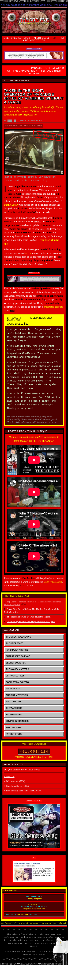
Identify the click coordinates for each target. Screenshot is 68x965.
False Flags (13, 688)
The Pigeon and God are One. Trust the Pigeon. (29, 616)
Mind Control (14, 701)
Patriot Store (14, 734)
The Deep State (14, 643)
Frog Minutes (14, 714)
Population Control (18, 682)
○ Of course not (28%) (14, 781)
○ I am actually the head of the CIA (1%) (23, 790)
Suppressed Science (18, 656)
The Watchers (14, 708)
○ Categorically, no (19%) (16, 786)
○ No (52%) (9, 776)
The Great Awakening (18, 637)
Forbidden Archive (17, 650)
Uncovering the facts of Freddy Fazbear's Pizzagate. (31, 621)
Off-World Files (15, 676)
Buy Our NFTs (13, 727)
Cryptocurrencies (17, 721)
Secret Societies (16, 663)
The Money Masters (17, 669)
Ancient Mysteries (17, 695)
